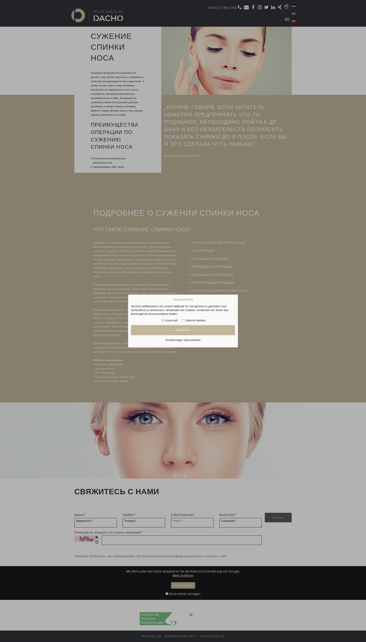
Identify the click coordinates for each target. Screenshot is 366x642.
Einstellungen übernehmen (183, 340)
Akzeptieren (183, 330)
